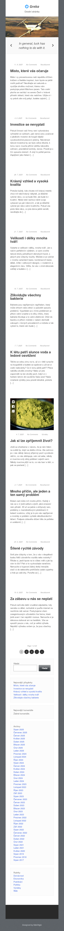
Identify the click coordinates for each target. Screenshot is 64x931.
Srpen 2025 (19, 729)
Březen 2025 (19, 744)
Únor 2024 (18, 778)
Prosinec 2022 (20, 817)
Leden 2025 (19, 750)
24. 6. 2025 (18, 542)
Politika (17, 884)
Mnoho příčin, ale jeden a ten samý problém (30, 493)
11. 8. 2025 (18, 64)
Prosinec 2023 (20, 784)
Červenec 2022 (20, 832)
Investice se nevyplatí (27, 124)
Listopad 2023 (20, 787)
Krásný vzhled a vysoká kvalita (29, 182)
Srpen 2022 (19, 829)
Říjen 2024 (18, 759)
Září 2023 (18, 793)
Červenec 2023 (20, 799)
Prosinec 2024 (20, 753)
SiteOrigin (37, 925)
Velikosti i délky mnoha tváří (28, 239)
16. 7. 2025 (18, 288)
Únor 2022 (18, 841)
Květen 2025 (19, 738)
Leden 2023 (19, 814)
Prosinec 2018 (20, 856)
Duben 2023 (19, 805)
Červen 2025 (19, 735)
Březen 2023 (19, 808)
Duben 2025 (19, 741)
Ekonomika (19, 878)
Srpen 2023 (19, 796)
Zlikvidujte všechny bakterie (25, 296)
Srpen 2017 (19, 859)
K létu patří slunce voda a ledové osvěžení (30, 353)
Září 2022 (18, 826)
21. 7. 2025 (18, 231)
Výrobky (45, 434)
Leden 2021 (19, 847)
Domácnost (19, 875)
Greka (34, 6)
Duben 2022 (19, 838)
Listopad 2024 (20, 756)
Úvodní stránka (32, 11)
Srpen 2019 (19, 853)
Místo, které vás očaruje (29, 70)
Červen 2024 (19, 765)
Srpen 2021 (19, 844)
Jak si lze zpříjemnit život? (31, 440)
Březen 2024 (19, 774)
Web (16, 890)
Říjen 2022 (18, 823)
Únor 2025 (18, 747)
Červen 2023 (19, 802)
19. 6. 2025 (18, 592)
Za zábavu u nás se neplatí (31, 598)
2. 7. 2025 (18, 485)
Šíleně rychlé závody (26, 548)
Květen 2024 (19, 768)
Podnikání (18, 881)
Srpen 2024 (19, 762)
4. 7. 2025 (20, 434)
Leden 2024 (19, 780)
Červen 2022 (19, 835)
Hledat (16, 663)
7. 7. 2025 (18, 345)
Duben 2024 (19, 771)
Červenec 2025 (20, 732)
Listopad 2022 (20, 820)
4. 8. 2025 (18, 118)
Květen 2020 (19, 850)
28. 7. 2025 (18, 174)
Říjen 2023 (18, 790)
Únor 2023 (18, 811)
